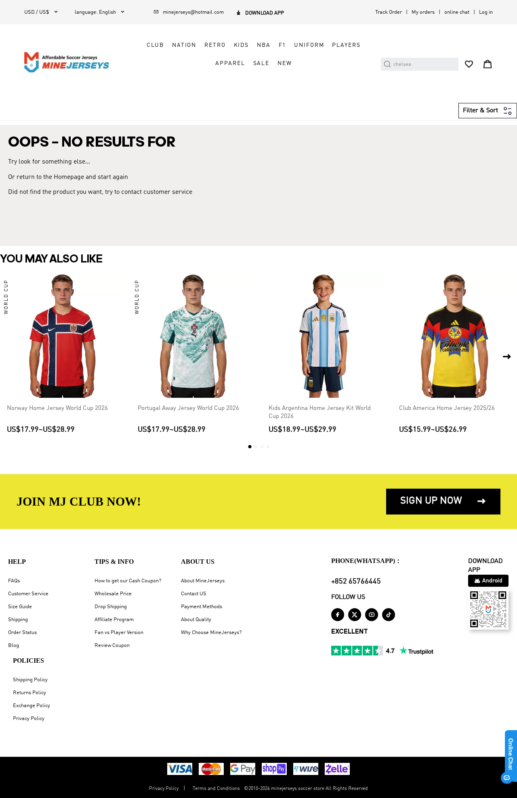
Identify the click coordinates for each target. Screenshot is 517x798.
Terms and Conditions (216, 788)
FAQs (14, 581)
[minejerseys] (71, 62)
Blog (13, 645)
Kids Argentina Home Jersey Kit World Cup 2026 (320, 412)
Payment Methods (201, 606)
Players (346, 45)
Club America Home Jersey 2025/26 (447, 408)
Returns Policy (29, 692)
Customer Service (28, 593)
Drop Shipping (111, 606)
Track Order (388, 12)
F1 (282, 45)
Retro (214, 45)
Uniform (309, 45)
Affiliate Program (114, 619)
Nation (184, 45)
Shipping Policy (30, 679)
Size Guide (20, 606)
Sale (261, 63)
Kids (241, 45)
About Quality (196, 619)
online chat (456, 12)
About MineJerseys (203, 581)
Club (155, 45)
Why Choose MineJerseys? (211, 632)
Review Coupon (112, 645)
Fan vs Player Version (119, 632)
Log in (486, 12)
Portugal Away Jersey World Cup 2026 (188, 408)
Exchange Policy (31, 705)
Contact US (193, 593)
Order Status (22, 632)
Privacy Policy (28, 718)
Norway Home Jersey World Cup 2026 (57, 408)
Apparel (230, 63)
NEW (284, 63)
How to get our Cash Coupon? (128, 581)
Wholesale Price (113, 593)
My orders (423, 12)
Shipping (18, 619)
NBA (264, 45)
